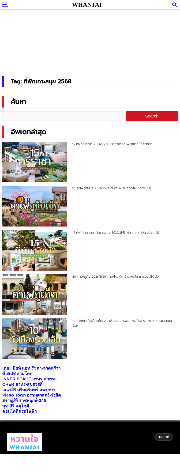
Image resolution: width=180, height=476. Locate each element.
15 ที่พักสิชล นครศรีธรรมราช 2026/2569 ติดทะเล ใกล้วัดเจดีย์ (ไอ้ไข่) (116, 232)
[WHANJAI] (86, 4)
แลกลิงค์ (163, 436)
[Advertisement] (90, 41)
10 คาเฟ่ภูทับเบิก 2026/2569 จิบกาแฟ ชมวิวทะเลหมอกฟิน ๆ (111, 188)
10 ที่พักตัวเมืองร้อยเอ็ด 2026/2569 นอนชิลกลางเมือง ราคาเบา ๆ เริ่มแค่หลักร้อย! (122, 323)
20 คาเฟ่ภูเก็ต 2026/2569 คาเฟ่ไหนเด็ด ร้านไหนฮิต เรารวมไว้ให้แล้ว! (116, 276)
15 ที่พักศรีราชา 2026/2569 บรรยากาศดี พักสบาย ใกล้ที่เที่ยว (112, 144)
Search (151, 116)
